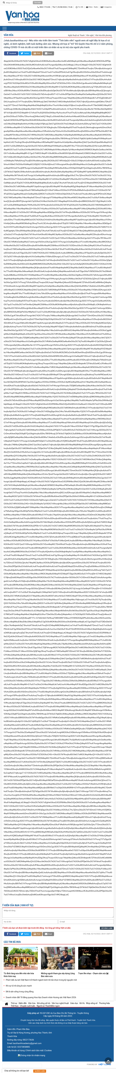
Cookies (48, 1050)
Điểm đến (23, 1003)
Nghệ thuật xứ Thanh (76, 35)
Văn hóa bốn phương (103, 35)
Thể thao (15, 1006)
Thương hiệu (104, 1003)
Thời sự (14, 1003)
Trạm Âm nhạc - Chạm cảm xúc (92, 973)
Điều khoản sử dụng (16, 1050)
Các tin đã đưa (12, 941)
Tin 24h (80, 7)
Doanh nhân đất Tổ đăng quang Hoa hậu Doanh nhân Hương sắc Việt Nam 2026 (41, 997)
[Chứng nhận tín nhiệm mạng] (31, 1055)
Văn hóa (8, 34)
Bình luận (40, 1071)
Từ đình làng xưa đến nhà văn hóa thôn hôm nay (19, 974)
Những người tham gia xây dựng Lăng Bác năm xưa (58, 974)
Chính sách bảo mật (34, 1050)
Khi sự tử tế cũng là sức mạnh (19, 986)
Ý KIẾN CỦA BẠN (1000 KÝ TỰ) (17, 905)
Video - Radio (93, 7)
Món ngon (55, 1006)
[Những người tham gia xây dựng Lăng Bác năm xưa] (58, 958)
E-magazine (107, 7)
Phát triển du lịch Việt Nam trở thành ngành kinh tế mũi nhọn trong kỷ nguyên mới (41, 980)
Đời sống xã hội (43, 1003)
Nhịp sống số (91, 1003)
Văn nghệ (90, 35)
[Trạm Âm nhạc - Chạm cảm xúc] (95, 958)
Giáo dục (74, 1003)
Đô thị (82, 1003)
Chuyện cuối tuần (27, 1006)
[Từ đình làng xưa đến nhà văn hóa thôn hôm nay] (21, 958)
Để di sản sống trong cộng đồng (20, 991)
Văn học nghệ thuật (60, 1003)
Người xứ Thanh (44, 1006)
